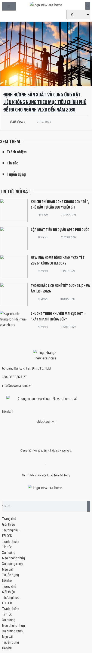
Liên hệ (7, 580)
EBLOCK (7, 536)
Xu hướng (8, 552)
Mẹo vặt (7, 569)
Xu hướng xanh (12, 564)
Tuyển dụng (16, 174)
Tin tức (12, 163)
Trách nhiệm (17, 152)
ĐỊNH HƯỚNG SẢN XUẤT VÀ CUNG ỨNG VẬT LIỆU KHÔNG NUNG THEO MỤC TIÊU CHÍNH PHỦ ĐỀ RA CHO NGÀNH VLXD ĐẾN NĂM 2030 (44, 102)
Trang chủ (9, 519)
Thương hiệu (10, 530)
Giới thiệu (8, 524)
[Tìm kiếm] (88, 506)
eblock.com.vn (46, 421)
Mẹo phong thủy (13, 558)
